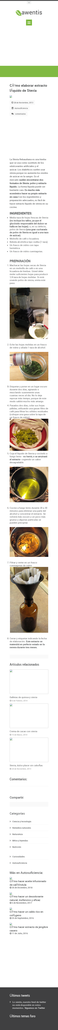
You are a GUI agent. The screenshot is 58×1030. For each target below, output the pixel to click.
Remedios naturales (21, 827)
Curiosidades (18, 856)
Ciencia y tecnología (21, 821)
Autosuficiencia (21, 108)
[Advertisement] (29, 48)
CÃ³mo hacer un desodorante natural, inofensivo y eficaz (26, 898)
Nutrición (16, 847)
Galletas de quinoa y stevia (23, 697)
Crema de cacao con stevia (23, 731)
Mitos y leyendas (20, 840)
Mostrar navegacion (29, 22)
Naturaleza (17, 834)
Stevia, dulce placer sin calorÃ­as (26, 765)
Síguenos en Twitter (35, 1007)
